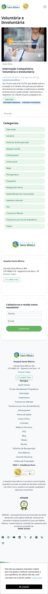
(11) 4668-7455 (12, 279)
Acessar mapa (9, 274)
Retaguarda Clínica (14, 187)
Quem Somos (24, 385)
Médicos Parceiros (24, 427)
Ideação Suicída (13, 149)
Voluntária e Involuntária (31, 102)
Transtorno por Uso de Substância (21, 219)
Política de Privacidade (24, 461)
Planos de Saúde (24, 414)
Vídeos (10, 64)
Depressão (11, 129)
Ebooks (24, 444)
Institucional (11, 161)
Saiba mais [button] (37, 578)
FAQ (24, 431)
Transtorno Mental (14, 213)
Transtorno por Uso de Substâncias (24, 406)
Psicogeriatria (12, 174)
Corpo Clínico (24, 418)
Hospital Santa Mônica (11, 80)
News (4, 64)
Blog (24, 435)
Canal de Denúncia (24, 457)
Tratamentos (24, 397)
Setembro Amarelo (14, 200)
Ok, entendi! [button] (24, 587)
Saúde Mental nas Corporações (20, 194)
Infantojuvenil (12, 155)
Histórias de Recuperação (17, 142)
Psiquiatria (11, 181)
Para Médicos (24, 452)
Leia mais (9, 99)
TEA (8, 207)
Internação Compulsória (11, 102)
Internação (24, 393)
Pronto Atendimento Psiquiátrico (24, 389)
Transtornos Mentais (24, 402)
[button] (45, 6)
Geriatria (10, 136)
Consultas (24, 423)
